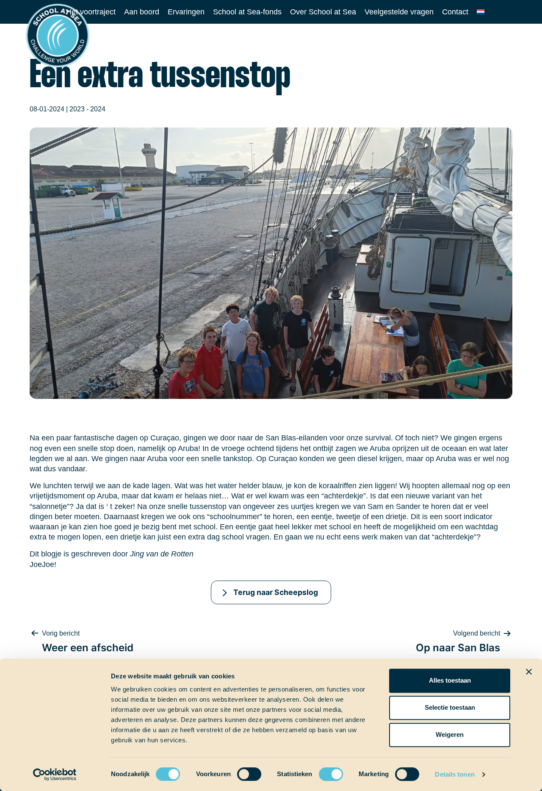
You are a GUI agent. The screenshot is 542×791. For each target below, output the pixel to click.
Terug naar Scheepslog (275, 592)
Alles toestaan (450, 680)
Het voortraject (91, 12)
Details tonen (454, 774)
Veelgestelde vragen (399, 12)
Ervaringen (186, 12)
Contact (455, 12)
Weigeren (450, 734)
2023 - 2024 (87, 109)
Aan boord (141, 12)
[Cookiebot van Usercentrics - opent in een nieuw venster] (55, 774)
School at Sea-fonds (247, 12)
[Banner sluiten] (529, 672)
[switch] (241, 771)
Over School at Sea (323, 12)
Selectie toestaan (450, 707)
